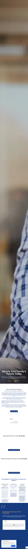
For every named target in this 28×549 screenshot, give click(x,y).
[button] (18, 0)
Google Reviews (15, 421)
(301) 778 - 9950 (17, 381)
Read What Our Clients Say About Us (14, 422)
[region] (8, 544)
